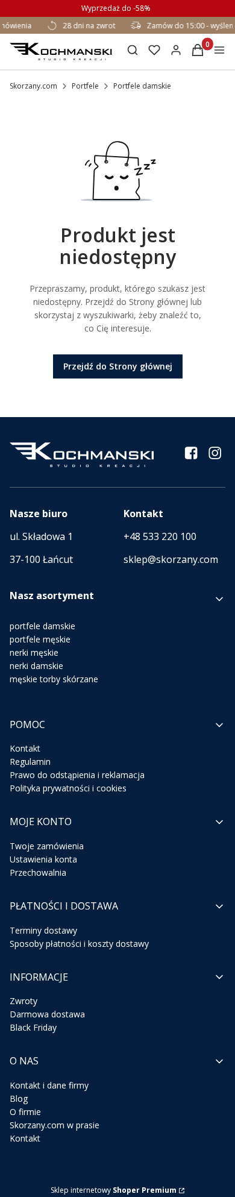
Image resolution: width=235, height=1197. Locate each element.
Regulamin (30, 761)
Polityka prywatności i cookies (68, 788)
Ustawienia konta (43, 859)
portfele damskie (42, 626)
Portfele (85, 86)
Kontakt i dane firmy (49, 1085)
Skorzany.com (33, 86)
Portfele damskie (142, 86)
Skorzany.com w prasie (54, 1125)
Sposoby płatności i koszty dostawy (79, 943)
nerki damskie (36, 665)
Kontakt (25, 748)
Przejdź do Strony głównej (117, 366)
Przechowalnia (38, 872)
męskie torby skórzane (54, 679)
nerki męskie (34, 652)
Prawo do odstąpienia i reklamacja (77, 775)
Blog (19, 1098)
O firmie (25, 1111)
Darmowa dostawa (47, 1014)
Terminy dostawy (43, 930)
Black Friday (33, 1027)
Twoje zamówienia (47, 846)
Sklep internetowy (114, 1190)
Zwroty (23, 1001)
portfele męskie (40, 639)
